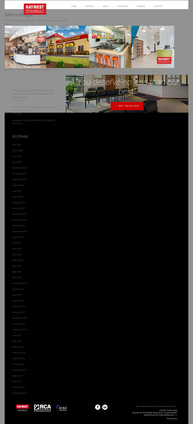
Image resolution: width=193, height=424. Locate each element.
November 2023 (19, 220)
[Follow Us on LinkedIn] (105, 407)
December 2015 (19, 393)
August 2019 (18, 289)
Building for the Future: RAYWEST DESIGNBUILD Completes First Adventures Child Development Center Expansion (33, 93)
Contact (158, 6)
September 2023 (19, 231)
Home (74, 6)
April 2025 (16, 162)
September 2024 (19, 179)
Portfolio (123, 6)
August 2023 (18, 237)
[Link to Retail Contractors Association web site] (42, 408)
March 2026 (17, 150)
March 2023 (17, 260)
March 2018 (17, 347)
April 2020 (16, 278)
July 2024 (16, 191)
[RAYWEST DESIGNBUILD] (35, 9)
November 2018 (19, 318)
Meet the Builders (127, 106)
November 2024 (19, 174)
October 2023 (18, 226)
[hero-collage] (89, 46)
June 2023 (17, 249)
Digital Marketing (165, 415)
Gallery (159, 406)
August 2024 (18, 185)
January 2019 (18, 312)
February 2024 (18, 202)
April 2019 (16, 295)
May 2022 (16, 266)
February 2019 (18, 306)
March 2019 (17, 301)
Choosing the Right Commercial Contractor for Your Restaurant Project (33, 109)
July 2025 (16, 156)
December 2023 (19, 214)
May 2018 (16, 341)
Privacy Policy (172, 419)
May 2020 (16, 272)
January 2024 (18, 208)
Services (89, 6)
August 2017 (18, 376)
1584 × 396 (35, 20)
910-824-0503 (171, 410)
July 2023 (16, 243)
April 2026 (16, 145)
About (106, 6)
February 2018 (18, 353)
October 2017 (18, 364)
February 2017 (18, 387)
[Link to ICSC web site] (61, 408)
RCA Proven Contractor (55, 20)
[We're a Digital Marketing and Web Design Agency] (175, 415)
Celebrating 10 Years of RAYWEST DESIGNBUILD (33, 120)
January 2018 (18, 358)
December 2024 (19, 168)
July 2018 (16, 335)
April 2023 (16, 254)
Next (8, 24)
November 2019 (19, 283)
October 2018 (18, 324)
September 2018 (19, 329)
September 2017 (19, 370)
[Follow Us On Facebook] (97, 407)
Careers (141, 6)
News (166, 406)
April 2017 (16, 381)
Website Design (149, 415)
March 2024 (17, 197)
